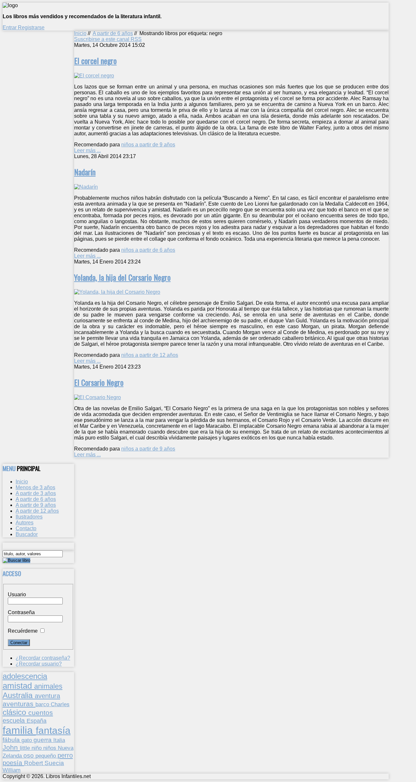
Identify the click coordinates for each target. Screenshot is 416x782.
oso (29, 755)
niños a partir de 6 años (148, 250)
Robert (34, 763)
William (11, 770)
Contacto (26, 528)
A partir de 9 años (36, 505)
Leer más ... (87, 150)
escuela (15, 720)
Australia (19, 695)
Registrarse (31, 27)
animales (48, 686)
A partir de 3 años (36, 493)
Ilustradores (29, 516)
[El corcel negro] (94, 75)
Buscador (27, 534)
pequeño (46, 755)
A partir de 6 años (113, 33)
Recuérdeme (23, 631)
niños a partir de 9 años (148, 144)
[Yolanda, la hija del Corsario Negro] (117, 292)
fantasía (53, 730)
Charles (60, 704)
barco (43, 704)
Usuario (17, 594)
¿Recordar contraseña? (43, 658)
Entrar (10, 27)
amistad (18, 686)
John (11, 747)
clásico (15, 712)
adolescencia (25, 676)
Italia (59, 740)
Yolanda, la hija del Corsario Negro (122, 277)
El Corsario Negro (99, 382)
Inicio (80, 33)
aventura (47, 695)
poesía (13, 762)
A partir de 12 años (37, 511)
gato (27, 740)
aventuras (19, 704)
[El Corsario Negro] (97, 397)
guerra (43, 739)
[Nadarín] (86, 187)
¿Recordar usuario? (39, 664)
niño (37, 748)
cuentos (40, 712)
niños (50, 748)
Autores (24, 522)
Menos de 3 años (35, 487)
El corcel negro (95, 60)
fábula (12, 739)
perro (65, 755)
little (26, 748)
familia (19, 730)
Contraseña (21, 612)
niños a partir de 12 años (149, 355)
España (36, 721)
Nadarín (85, 172)
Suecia (54, 762)
